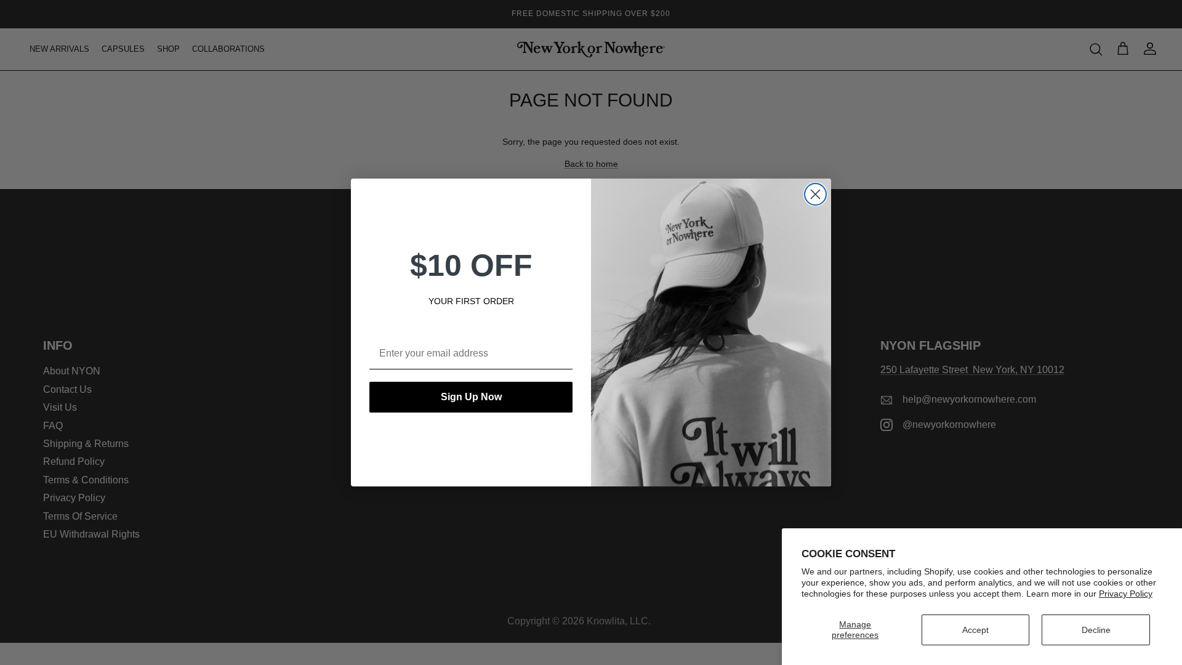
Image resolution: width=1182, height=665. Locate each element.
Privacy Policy (1125, 593)
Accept (975, 630)
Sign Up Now (471, 397)
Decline (1096, 630)
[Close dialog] (815, 194)
